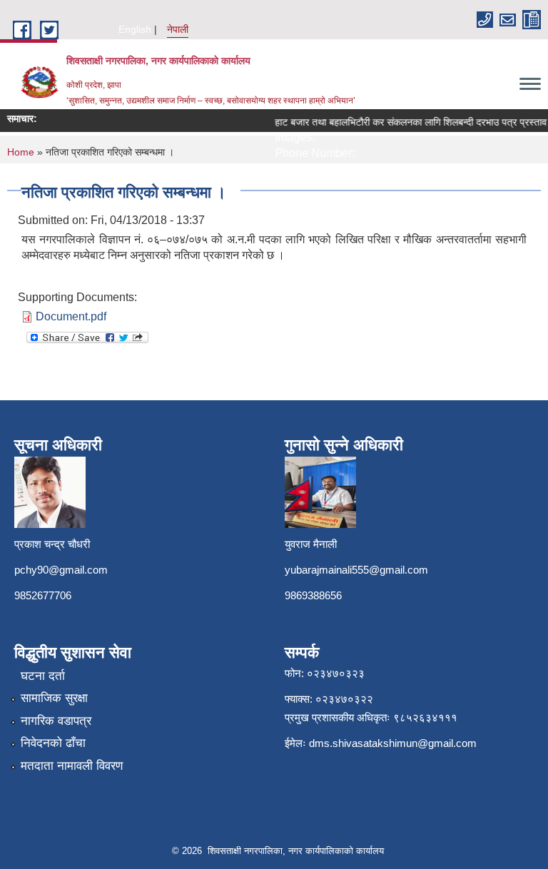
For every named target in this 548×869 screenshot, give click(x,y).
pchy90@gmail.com (61, 570)
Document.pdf (71, 316)
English (134, 29)
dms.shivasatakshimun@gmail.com (393, 743)
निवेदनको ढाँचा (53, 743)
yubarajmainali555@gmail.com (356, 570)
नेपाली (177, 29)
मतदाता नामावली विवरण (72, 766)
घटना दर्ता (43, 676)
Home (20, 152)
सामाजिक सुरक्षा (54, 698)
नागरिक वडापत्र (56, 721)
